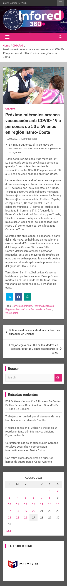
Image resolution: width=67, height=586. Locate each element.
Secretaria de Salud (41, 309)
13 (33, 504)
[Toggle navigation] (7, 37)
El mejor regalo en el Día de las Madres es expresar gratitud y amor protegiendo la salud (33, 348)
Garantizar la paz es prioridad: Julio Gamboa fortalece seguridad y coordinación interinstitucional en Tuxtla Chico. (31, 446)
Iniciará (28, 305)
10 (9, 504)
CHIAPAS (10, 108)
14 (41, 504)
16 (57, 504)
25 (17, 517)
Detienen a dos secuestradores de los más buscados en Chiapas (34, 332)
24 (9, 517)
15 (49, 504)
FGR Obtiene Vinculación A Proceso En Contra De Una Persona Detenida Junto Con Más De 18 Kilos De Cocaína (33, 405)
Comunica (17, 305)
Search (58, 378)
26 (25, 517)
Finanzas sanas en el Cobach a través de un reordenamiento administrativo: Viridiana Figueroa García (31, 431)
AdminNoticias (29, 138)
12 (25, 504)
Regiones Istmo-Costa (17, 309)
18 (17, 511)
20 (33, 511)
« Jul (8, 530)
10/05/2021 (12, 138)
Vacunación (12, 312)
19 (25, 511)
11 (17, 504)
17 (9, 511)
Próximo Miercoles (43, 305)
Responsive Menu (60, 3)
